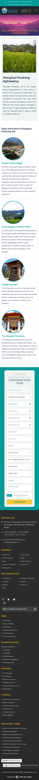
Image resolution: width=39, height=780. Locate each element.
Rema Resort (7, 627)
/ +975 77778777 (20, 535)
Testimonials (25, 555)
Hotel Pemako (7, 709)
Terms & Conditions (9, 564)
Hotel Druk (6, 650)
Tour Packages (8, 558)
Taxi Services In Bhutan (10, 753)
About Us (6, 555)
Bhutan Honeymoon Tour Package (14, 744)
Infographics (7, 568)
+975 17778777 (9, 535)
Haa (4, 588)
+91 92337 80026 (26, 2)
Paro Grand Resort (9, 636)
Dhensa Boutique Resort (11, 686)
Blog (4, 561)
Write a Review (26, 561)
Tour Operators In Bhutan (11, 747)
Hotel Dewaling (8, 656)
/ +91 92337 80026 (22, 532)
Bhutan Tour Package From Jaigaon (15, 728)
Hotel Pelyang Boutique (11, 706)
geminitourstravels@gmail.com (20, 4)
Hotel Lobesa (7, 689)
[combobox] (19, 390)
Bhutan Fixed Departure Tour (12, 734)
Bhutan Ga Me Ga (9, 647)
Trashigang (7, 578)
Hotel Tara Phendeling (10, 659)
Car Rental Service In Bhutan (12, 741)
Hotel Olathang (8, 633)
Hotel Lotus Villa (8, 663)
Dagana (5, 581)
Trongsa (23, 581)
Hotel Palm (6, 653)
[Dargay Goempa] (13, 270)
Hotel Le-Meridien (9, 702)
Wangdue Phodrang (27, 578)
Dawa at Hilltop (8, 624)
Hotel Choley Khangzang (11, 699)
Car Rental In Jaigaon (10, 731)
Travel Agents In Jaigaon (11, 750)
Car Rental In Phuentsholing (12, 738)
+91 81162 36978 (13, 2)
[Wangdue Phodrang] (19, 56)
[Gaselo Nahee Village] (13, 148)
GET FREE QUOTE (19, 502)
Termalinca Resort (9, 712)
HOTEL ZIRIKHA (8, 715)
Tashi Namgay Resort (10, 630)
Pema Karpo (7, 676)
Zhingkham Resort (9, 682)
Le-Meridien (7, 621)
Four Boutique (7, 673)
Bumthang (23, 585)
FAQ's (22, 558)
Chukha (5, 585)
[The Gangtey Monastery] (13, 321)
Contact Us (24, 564)
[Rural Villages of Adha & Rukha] (13, 212)
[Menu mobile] (36, 10)
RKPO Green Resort (9, 679)
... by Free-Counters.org (29, 765)
